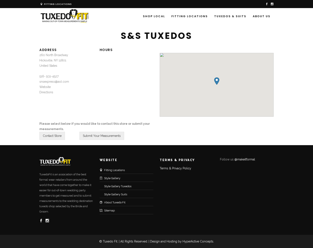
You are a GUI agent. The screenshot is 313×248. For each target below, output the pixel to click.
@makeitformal (244, 159)
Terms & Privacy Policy (175, 168)
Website (45, 87)
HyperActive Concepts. (198, 241)
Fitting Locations (57, 4)
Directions (46, 92)
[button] (216, 81)
